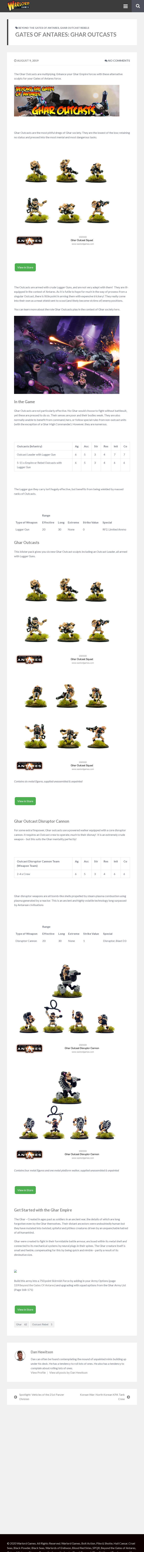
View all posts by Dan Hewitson (68, 1372)
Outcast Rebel (42, 1324)
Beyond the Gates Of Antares (37, 1285)
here (116, 309)
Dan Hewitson (42, 1352)
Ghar (21, 1324)
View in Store (25, 267)
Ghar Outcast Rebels (74, 27)
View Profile (38, 1372)
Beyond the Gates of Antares (38, 27)
